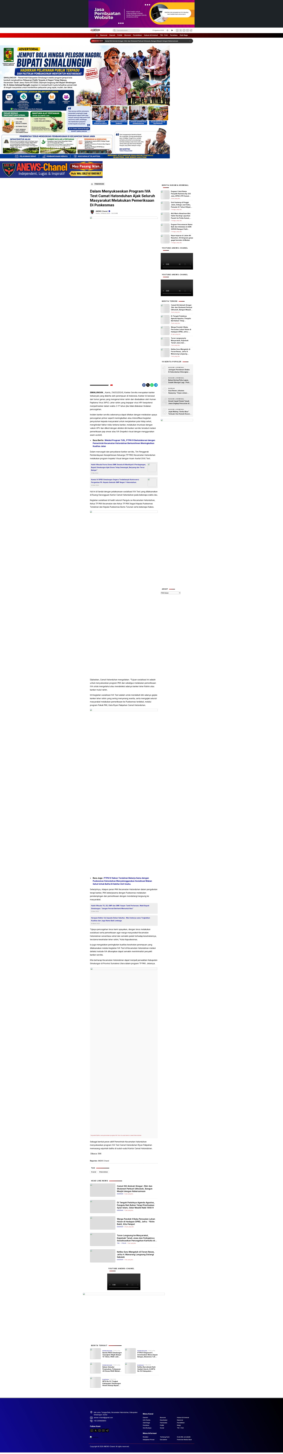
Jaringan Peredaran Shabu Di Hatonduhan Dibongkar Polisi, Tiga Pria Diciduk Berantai (179, 371)
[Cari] (115, 30)
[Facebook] (177, 30)
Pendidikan (137, 35)
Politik (119, 35)
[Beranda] (97, 35)
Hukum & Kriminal (151, 35)
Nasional (103, 35)
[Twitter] (180, 30)
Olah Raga (184, 35)
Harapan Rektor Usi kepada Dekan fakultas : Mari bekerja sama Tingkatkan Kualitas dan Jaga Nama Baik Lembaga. (120, 919)
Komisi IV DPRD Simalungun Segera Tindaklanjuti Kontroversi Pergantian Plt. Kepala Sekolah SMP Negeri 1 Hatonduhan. (115, 481)
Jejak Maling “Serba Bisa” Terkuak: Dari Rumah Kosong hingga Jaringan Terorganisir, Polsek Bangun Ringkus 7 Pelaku (179, 413)
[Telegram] (190, 30)
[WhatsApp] (152, 385)
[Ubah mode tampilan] (167, 30)
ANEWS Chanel (102, 211)
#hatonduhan (103, 1172)
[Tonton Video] (172, 30)
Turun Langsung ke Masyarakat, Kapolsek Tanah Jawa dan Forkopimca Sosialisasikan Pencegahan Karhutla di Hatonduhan (136, 1238)
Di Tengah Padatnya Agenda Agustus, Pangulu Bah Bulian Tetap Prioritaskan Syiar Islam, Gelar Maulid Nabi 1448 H (136, 1205)
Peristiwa (173, 35)
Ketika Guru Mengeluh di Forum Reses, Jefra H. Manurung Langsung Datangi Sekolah (136, 1254)
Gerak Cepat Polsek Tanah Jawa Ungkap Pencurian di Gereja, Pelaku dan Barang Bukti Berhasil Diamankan (178, 402)
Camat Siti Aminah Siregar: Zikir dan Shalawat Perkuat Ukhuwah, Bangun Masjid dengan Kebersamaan (141, 41)
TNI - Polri (121, 1243)
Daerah (112, 35)
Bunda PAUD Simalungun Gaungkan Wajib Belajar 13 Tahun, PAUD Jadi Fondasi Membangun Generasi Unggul (112, 1355)
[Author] (92, 212)
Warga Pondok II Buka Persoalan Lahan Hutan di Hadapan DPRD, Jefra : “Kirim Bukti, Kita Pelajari (136, 1221)
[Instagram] (184, 30)
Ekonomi (127, 35)
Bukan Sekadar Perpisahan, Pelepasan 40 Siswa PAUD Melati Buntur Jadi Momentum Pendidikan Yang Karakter (111, 1369)
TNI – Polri (164, 35)
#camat (93, 1172)
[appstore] (94, 1437)
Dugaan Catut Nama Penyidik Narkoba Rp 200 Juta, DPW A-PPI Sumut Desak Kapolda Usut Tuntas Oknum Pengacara (182, 196)
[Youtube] (103, 1430)
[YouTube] (187, 30)
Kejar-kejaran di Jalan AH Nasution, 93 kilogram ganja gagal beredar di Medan (182, 238)
